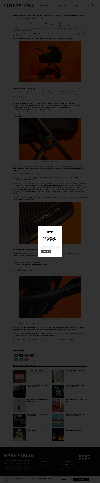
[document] (50, 241)
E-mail (42, 244)
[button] (60, 228)
